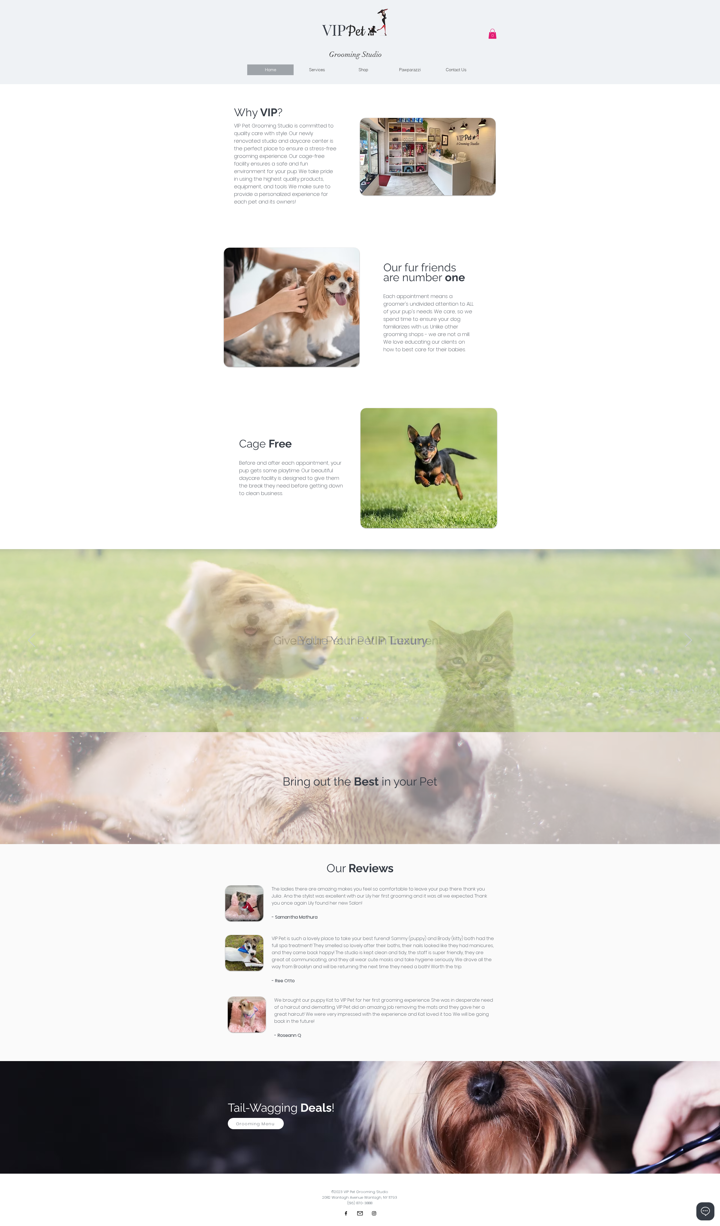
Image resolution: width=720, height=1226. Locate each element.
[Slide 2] (362, 718)
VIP (334, 29)
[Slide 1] (357, 718)
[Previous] (31, 640)
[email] (360, 1213)
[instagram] (374, 1213)
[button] (492, 34)
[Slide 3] (367, 718)
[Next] (688, 640)
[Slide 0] (352, 718)
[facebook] (346, 1213)
